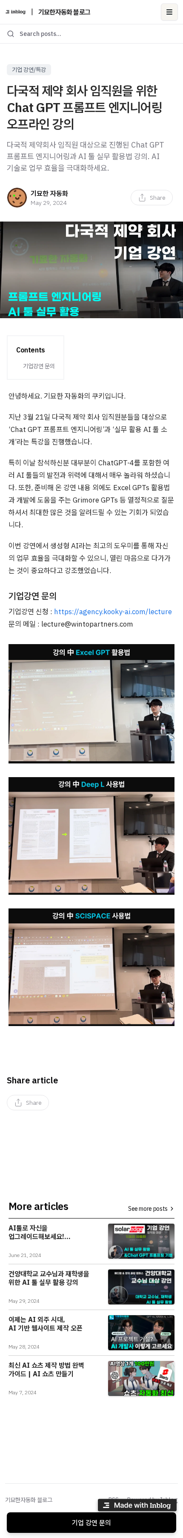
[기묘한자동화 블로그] (15, 12)
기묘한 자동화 (49, 193)
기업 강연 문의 (91, 1522)
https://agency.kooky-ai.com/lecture (113, 611)
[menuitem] (152, 198)
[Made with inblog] (137, 1506)
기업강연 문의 (39, 366)
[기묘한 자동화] (17, 197)
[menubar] (152, 197)
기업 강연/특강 (29, 70)
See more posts (148, 1209)
